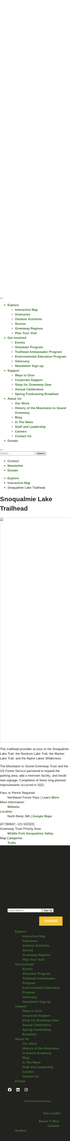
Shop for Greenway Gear (33, 384)
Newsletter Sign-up (29, 366)
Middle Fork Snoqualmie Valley (30, 833)
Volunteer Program (29, 347)
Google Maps (42, 816)
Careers (21, 431)
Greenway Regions (29, 328)
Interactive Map (26, 310)
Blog (18, 417)
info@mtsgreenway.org (37, 1101)
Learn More (50, 797)
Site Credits (52, 1113)
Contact (13, 461)
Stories (20, 324)
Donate (12, 441)
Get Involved (16, 338)
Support (13, 370)
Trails (11, 843)
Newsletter (15, 466)
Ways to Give (24, 375)
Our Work (22, 403)
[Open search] (1, 449)
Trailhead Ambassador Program (38, 352)
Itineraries (22, 314)
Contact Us (23, 436)
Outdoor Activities (28, 319)
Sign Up (47, 910)
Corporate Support (29, 380)
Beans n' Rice (49, 1121)
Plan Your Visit (26, 333)
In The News (24, 422)
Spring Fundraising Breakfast (37, 394)
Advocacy (22, 361)
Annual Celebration (29, 389)
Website (13, 807)
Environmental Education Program (40, 356)
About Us (14, 398)
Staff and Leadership (30, 427)
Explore (13, 305)
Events (20, 342)
